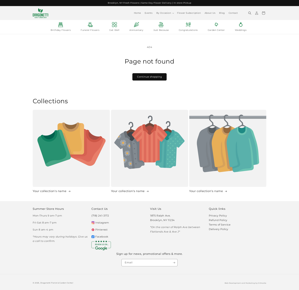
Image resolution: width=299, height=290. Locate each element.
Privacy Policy (218, 215)
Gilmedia (262, 283)
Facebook (101, 236)
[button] (164, 13)
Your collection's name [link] (50, 191)
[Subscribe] (174, 262)
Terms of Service (220, 224)
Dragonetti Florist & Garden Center (56, 283)
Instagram (102, 222)
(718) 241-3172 (100, 215)
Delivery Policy (218, 229)
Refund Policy (218, 220)
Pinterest (101, 229)
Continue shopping (149, 76)
